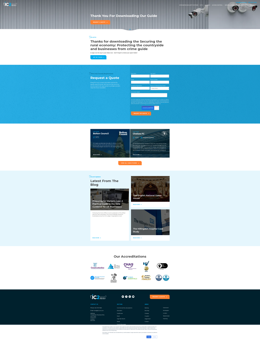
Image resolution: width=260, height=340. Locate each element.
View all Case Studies (129, 163)
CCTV (201, 5)
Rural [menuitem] (118, 316)
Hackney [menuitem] (165, 318)
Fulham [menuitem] (147, 321)
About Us (253, 5)
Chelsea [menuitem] (147, 313)
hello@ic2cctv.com (241, 2)
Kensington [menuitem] (166, 310)
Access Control (217, 5)
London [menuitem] (165, 313)
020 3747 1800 (252, 2)
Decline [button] (154, 336)
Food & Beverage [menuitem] (121, 324)
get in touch (97, 57)
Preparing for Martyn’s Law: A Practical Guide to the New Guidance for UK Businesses (107, 204)
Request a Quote (99, 22)
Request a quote (159, 296)
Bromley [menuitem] (147, 310)
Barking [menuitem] (147, 308)
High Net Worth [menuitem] (121, 318)
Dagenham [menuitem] (148, 318)
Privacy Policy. (164, 103)
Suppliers (244, 5)
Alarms (207, 5)
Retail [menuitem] (118, 321)
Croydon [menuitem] (147, 316)
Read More (96, 154)
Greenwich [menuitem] (166, 307)
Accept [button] (149, 336)
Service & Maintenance (232, 5)
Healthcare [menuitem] (120, 313)
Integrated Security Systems (188, 5)
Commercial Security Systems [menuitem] (124, 308)
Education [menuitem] (119, 310)
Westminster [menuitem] (166, 316)
